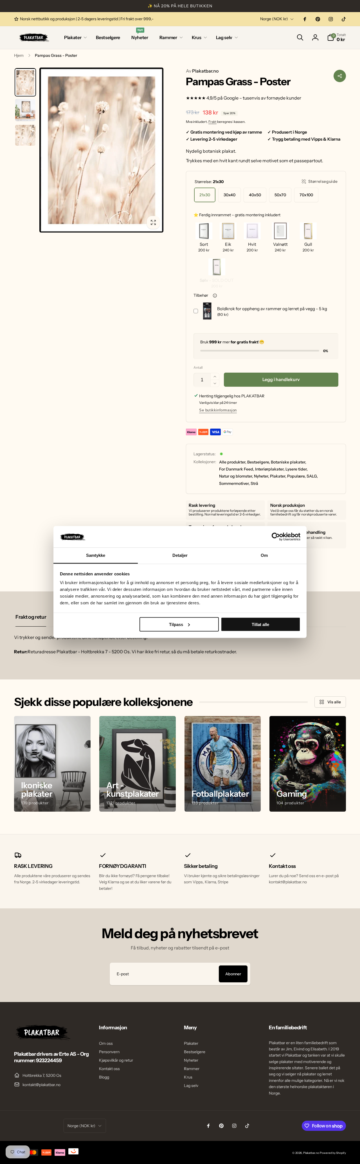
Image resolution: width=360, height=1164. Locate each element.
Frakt (212, 122)
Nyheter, (261, 476)
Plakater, (278, 476)
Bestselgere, (258, 462)
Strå (254, 483)
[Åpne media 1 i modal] (101, 150)
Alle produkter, (232, 462)
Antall (198, 367)
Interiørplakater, (270, 469)
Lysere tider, (296, 469)
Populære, (296, 476)
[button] (74, 37)
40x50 (255, 194)
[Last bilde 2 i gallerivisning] (25, 110)
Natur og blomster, (236, 476)
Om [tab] (264, 555)
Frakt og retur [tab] (30, 617)
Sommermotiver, (234, 483)
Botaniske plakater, (288, 462)
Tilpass (176, 624)
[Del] (340, 76)
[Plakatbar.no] (42, 1038)
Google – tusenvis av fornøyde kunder (262, 98)
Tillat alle (260, 624)
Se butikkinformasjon (218, 410)
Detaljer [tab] (180, 555)
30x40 (229, 194)
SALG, (312, 476)
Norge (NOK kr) (274, 18)
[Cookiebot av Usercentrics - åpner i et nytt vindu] (275, 536)
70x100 (306, 194)
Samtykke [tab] (95, 555)
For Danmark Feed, (236, 469)
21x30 (204, 194)
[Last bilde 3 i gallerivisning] (25, 135)
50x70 (280, 194)
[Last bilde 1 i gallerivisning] (25, 82)
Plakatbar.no (202, 71)
